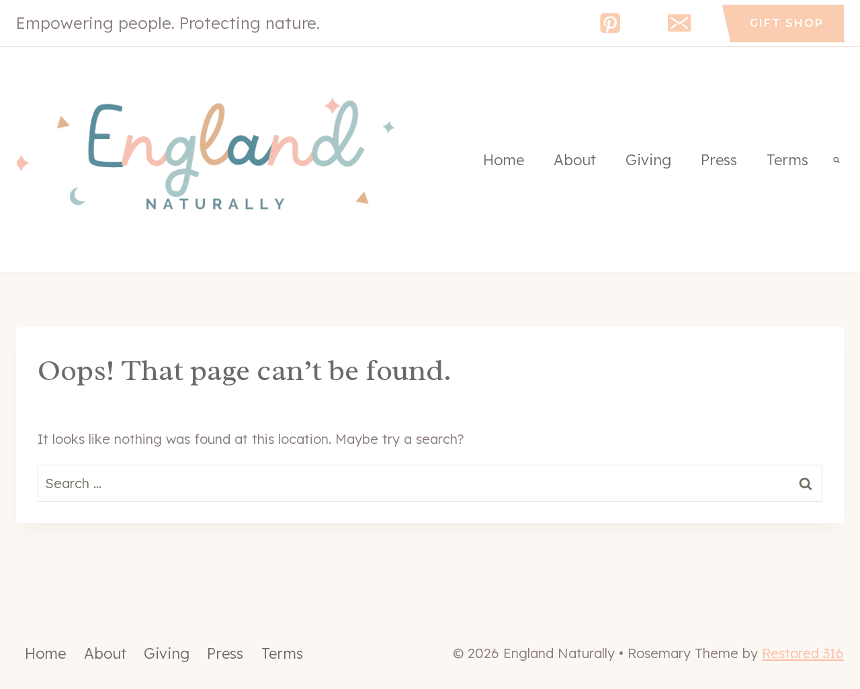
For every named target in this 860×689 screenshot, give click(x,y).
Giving (648, 159)
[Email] (679, 23)
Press (719, 159)
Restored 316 (803, 653)
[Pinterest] (610, 23)
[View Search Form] (836, 160)
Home (503, 159)
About (575, 159)
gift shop (787, 23)
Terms (787, 159)
